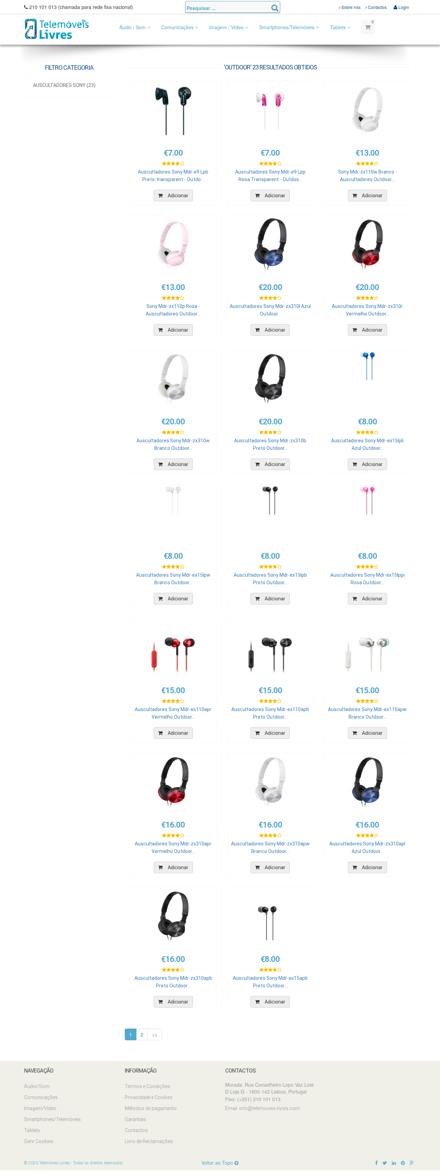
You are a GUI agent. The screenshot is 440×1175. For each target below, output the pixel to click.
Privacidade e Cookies (149, 1097)
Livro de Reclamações (149, 1141)
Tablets (338, 27)
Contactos (377, 7)
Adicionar (178, 195)
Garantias (135, 1119)
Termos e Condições (147, 1086)
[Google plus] (412, 1162)
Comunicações (178, 27)
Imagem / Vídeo (227, 27)
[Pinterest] (403, 1162)
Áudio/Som (37, 1086)
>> (154, 1034)
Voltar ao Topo (217, 1162)
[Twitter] (385, 1162)
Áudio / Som (133, 27)
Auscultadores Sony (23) (64, 85)
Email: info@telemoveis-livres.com (262, 1108)
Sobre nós (350, 7)
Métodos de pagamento (151, 1108)
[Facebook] (376, 1162)
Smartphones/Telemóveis (287, 27)
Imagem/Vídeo (40, 1108)
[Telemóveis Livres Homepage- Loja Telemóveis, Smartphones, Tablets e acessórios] (56, 28)
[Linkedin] (394, 1162)
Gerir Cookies (38, 1141)
